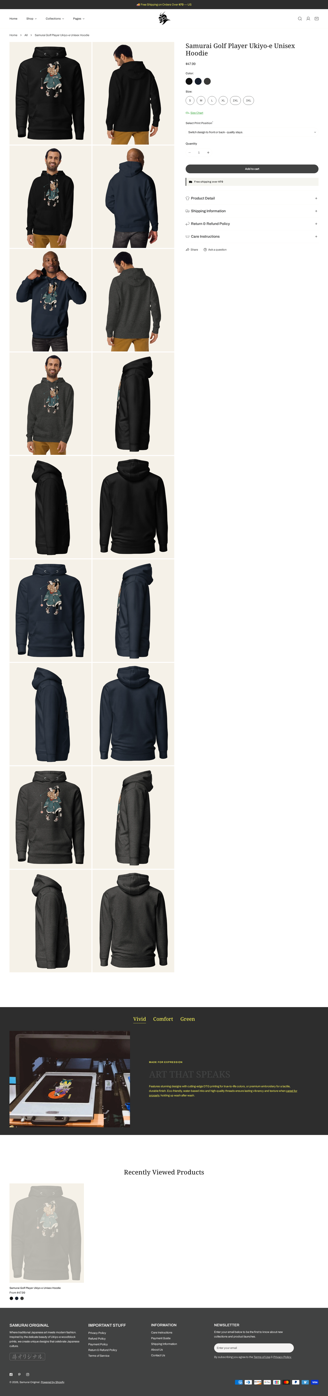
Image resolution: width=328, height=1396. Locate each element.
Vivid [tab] (139, 1018)
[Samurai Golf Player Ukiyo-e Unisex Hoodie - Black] (11, 1298)
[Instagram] (28, 1374)
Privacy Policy (97, 1332)
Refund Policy (97, 1338)
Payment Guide (160, 1338)
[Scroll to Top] (321, 1376)
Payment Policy (98, 1344)
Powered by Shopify (52, 1382)
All (26, 35)
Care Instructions (161, 1332)
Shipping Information (164, 1343)
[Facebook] (11, 1374)
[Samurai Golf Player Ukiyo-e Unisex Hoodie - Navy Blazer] (17, 1298)
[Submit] (288, 1347)
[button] (31, 18)
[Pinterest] (19, 1374)
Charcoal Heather (207, 81)
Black (189, 81)
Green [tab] (187, 1018)
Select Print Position (199, 123)
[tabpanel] (164, 1079)
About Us (157, 1349)
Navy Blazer (198, 81)
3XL (248, 100)
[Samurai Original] (164, 18)
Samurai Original (29, 1382)
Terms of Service (98, 1355)
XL (223, 100)
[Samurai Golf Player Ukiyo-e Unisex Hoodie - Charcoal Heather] (22, 1298)
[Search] (300, 18)
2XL (235, 100)
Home (13, 35)
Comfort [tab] (163, 1018)
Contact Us (158, 1355)
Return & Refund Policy (102, 1350)
